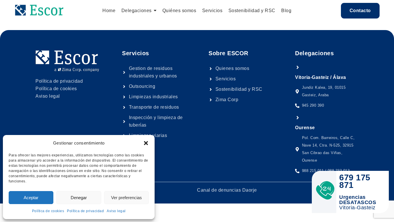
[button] (146, 143)
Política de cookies (48, 211)
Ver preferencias (126, 197)
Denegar (79, 197)
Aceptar (31, 197)
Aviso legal (116, 211)
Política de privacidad (85, 211)
